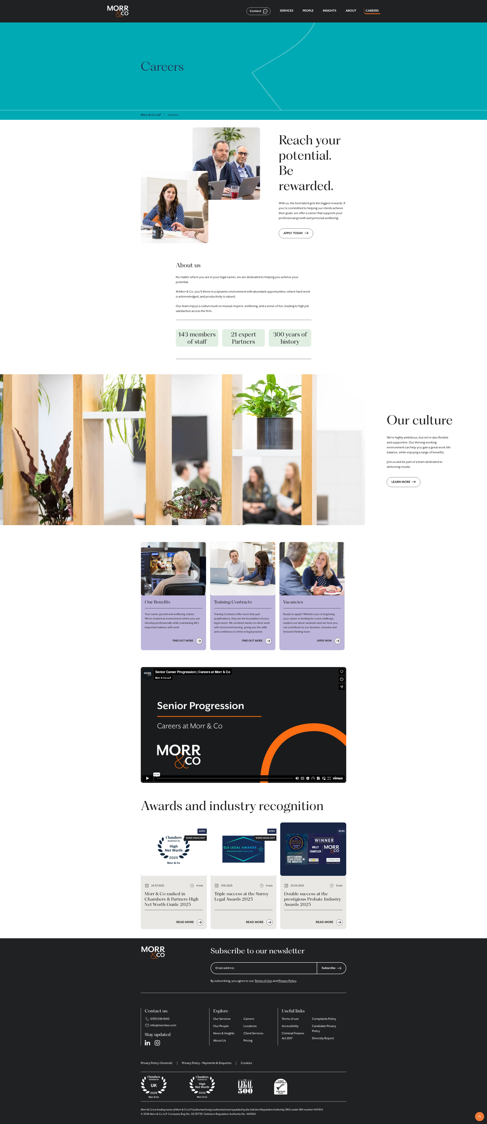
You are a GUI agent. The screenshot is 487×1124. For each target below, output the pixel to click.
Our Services (222, 1019)
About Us (219, 1040)
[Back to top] (479, 1116)
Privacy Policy (287, 981)
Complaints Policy (324, 1019)
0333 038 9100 (159, 1019)
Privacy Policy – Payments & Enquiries (207, 1063)
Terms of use (290, 1019)
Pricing (248, 1040)
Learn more (401, 482)
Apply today (293, 233)
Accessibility (290, 1026)
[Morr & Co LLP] (118, 11)
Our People (221, 1026)
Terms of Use (263, 981)
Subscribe (329, 968)
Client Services (253, 1033)
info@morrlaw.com (163, 1025)
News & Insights (223, 1033)
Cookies (246, 1063)
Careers (249, 1019)
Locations (250, 1026)
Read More (185, 922)
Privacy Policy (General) (157, 1063)
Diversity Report (323, 1038)
